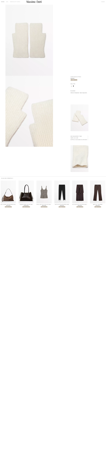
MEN (7, 1)
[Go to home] (34, 2)
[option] (71, 86)
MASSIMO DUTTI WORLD (15, 1)
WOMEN (2, 1)
